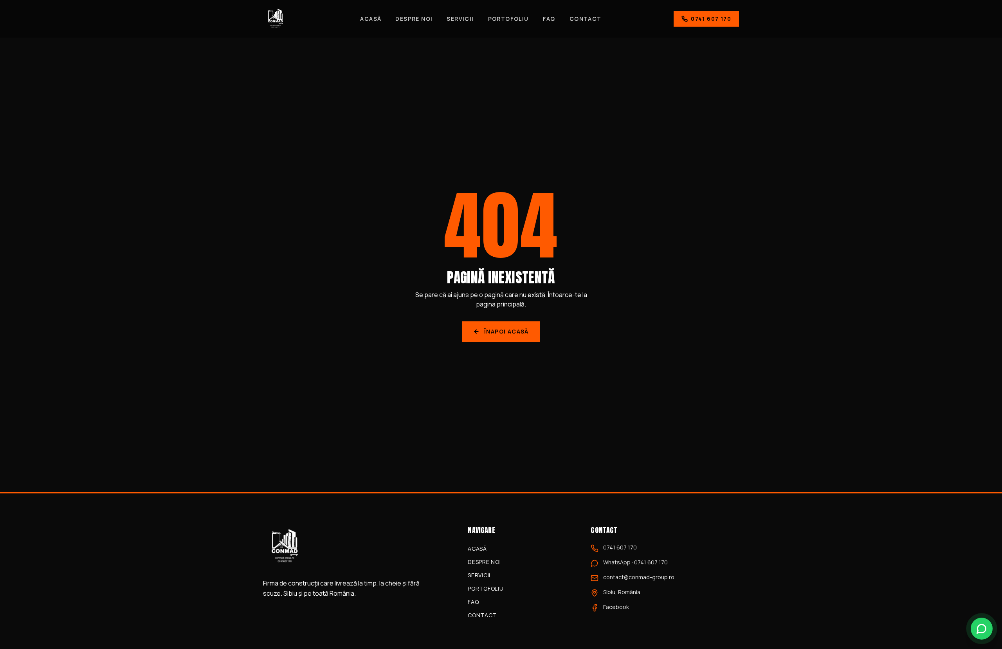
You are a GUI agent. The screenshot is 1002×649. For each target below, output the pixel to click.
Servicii (460, 18)
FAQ (549, 18)
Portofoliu (508, 18)
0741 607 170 (711, 18)
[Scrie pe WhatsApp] (982, 629)
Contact (585, 18)
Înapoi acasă (506, 331)
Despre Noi (414, 18)
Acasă (370, 18)
